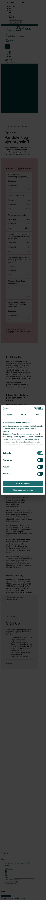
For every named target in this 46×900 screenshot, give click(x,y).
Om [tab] (37, 415)
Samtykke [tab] (8, 415)
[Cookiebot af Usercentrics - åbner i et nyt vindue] (33, 408)
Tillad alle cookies (23, 483)
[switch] (40, 460)
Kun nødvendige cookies (23, 490)
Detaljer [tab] (23, 415)
